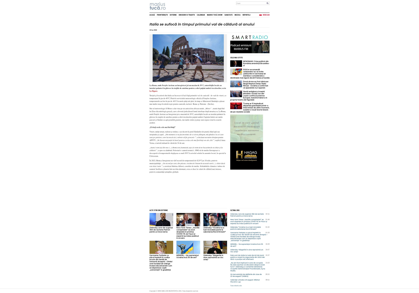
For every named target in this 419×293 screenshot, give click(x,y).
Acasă (152, 15)
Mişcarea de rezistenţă (169, 6)
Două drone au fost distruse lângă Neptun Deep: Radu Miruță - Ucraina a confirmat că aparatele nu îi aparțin (255, 85)
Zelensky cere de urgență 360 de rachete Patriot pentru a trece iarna (161, 230)
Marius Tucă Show (214, 15)
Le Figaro (153, 91)
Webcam (266, 15)
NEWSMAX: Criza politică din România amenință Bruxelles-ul (256, 63)
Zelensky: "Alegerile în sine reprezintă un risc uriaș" (213, 257)
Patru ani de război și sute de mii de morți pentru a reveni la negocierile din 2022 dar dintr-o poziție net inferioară (247, 257)
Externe (173, 15)
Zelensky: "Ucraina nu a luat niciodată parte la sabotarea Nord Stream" (214, 230)
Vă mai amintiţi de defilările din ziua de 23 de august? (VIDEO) (246, 275)
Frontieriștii (162, 15)
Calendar (201, 15)
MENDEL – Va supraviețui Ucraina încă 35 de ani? (187, 256)
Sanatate (228, 15)
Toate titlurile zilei (236, 285)
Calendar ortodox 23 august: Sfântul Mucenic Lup (245, 281)
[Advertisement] (186, 190)
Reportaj (246, 15)
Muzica (237, 15)
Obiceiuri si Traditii (187, 15)
